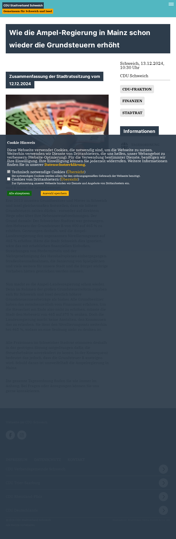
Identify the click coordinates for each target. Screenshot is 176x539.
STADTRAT (132, 112)
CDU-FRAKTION (137, 89)
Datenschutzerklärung (64, 164)
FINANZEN (132, 100)
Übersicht (75, 172)
